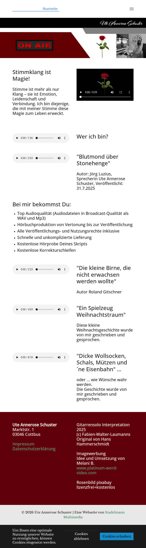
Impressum (23, 444)
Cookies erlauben (117, 536)
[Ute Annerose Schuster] (35, 9)
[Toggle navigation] (132, 9)
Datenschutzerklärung (34, 449)
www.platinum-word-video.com (97, 470)
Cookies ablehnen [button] (81, 536)
